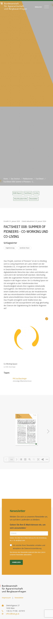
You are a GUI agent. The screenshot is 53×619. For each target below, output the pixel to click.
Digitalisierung (10, 248)
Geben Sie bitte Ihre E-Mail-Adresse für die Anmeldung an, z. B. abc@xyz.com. (28, 539)
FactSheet (27, 193)
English (38, 7)
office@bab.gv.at (12, 614)
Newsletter (34, 199)
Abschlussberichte (20, 199)
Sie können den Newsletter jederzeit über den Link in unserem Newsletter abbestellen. (27, 553)
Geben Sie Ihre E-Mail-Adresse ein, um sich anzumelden (27, 526)
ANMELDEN (16, 562)
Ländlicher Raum (24, 248)
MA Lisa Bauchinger (20, 378)
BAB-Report (17, 193)
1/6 (11, 459)
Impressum (6, 597)
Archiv (36, 193)
